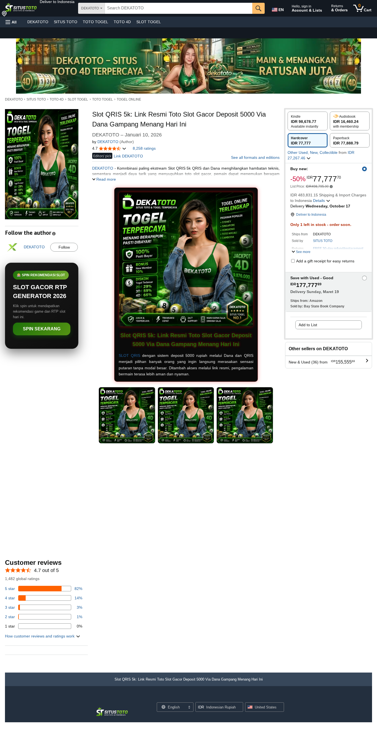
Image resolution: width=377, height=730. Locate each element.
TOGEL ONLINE (129, 99)
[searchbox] (178, 8)
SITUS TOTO (65, 22)
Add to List (308, 325)
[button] (57, 1)
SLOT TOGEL (148, 22)
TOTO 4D (122, 22)
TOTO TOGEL (95, 22)
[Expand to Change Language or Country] (189, 707)
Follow (64, 247)
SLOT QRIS (129, 355)
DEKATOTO (37, 22)
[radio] (307, 121)
